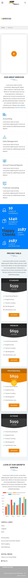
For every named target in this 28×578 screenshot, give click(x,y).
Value (2, 525)
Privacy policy (5, 537)
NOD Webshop (5, 547)
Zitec (11, 567)
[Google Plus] (7, 561)
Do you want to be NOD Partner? (10, 541)
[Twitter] (2, 561)
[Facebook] (3, 561)
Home (3, 27)
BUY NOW (14, 315)
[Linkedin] (5, 561)
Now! (2, 532)
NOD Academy (5, 544)
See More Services (20, 107)
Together (3, 529)
